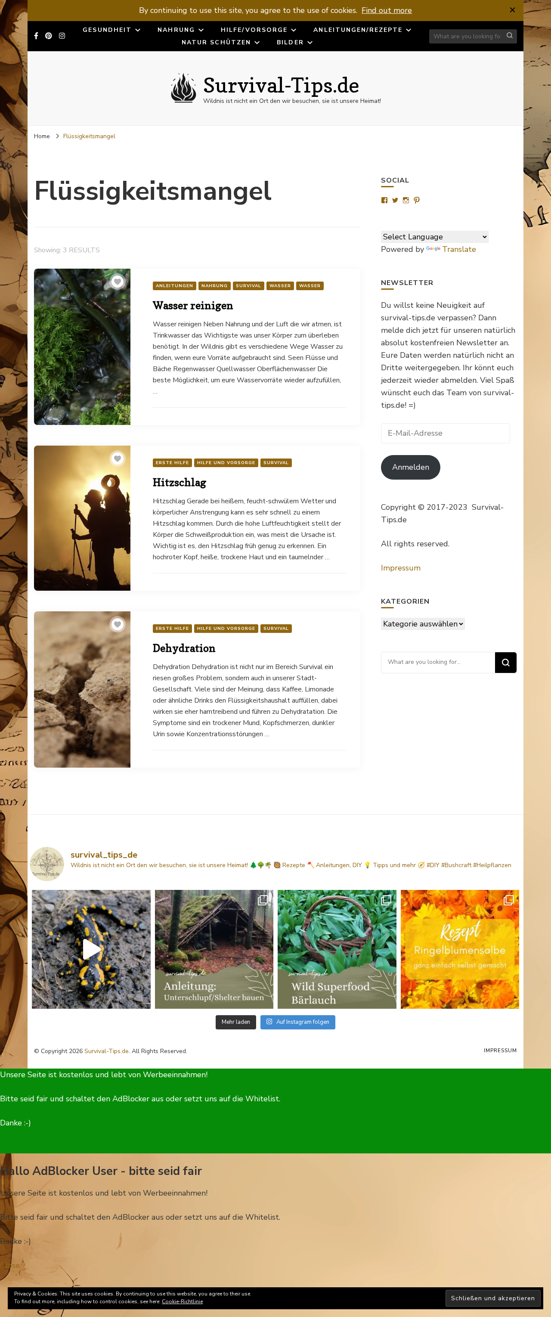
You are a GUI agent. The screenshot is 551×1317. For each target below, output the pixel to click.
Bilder (290, 42)
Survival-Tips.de (281, 84)
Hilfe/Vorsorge (254, 30)
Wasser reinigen (193, 305)
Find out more (387, 10)
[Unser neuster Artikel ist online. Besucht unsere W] (214, 949)
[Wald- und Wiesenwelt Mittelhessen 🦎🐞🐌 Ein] (91, 949)
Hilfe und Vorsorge (226, 463)
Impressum (401, 568)
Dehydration (184, 648)
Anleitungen (174, 286)
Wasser (280, 286)
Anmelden (410, 467)
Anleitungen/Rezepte (357, 30)
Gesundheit (107, 30)
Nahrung (176, 30)
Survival (248, 286)
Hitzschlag (179, 482)
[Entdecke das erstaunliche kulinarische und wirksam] (337, 949)
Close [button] (10, 1265)
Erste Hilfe (172, 463)
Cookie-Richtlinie (182, 1301)
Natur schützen (216, 42)
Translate (459, 249)
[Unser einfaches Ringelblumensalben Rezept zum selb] (460, 949)
